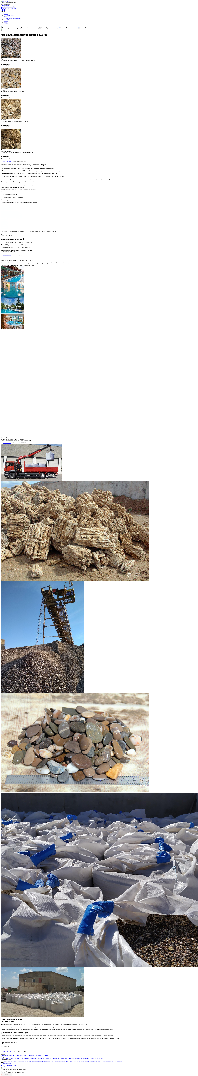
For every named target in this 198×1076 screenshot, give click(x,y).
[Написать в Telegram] (4, 10)
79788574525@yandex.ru (9, 8)
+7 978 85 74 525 (6, 1064)
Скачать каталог (5, 5)
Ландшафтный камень (6, 1055)
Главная (6, 14)
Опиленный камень (6, 1058)
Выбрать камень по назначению (12, 18)
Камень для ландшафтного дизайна (85, 1058)
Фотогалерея (30, 1055)
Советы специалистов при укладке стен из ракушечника (69, 1061)
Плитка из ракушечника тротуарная (42, 1058)
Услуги (14, 1055)
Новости (6, 22)
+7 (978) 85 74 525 (8, 7)
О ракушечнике (38, 1055)
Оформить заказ (7, 255)
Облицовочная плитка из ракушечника (21, 1058)
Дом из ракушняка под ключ (46, 1061)
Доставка (6, 19)
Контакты (6, 23)
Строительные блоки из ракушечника (62, 1058)
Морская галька (99, 1058)
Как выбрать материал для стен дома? (94, 1061)
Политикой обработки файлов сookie (10, 1061)
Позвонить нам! (7, 161)
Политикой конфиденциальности (29, 1061)
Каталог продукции (9, 15)
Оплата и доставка (22, 1055)
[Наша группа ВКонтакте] (2, 10)
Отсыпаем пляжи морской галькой (113, 1061)
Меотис (74, 1058)
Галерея (6, 21)
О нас (5, 16)
